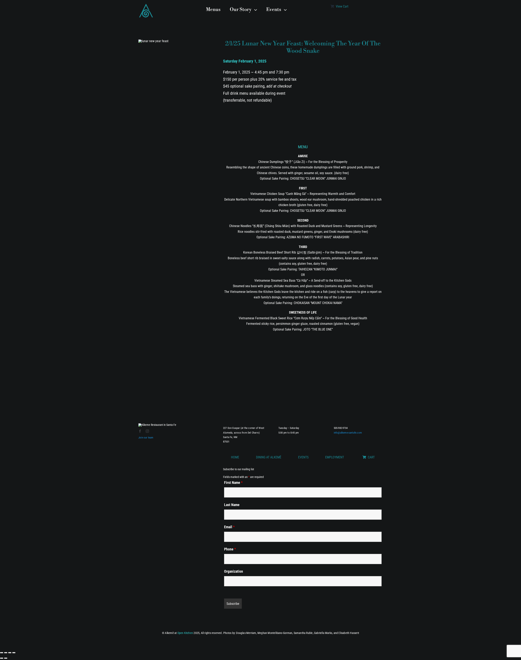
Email (229, 527)
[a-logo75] (146, 5)
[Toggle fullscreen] (5, 652)
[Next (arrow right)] (5, 658)
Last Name (232, 505)
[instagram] (147, 431)
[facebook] (140, 431)
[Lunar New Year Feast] (153, 37)
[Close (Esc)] (13, 652)
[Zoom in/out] (1, 652)
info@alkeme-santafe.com (348, 432)
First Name (233, 482)
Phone (230, 549)
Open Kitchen (185, 633)
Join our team (145, 437)
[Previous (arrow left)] (1, 658)
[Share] (9, 652)
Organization (233, 571)
